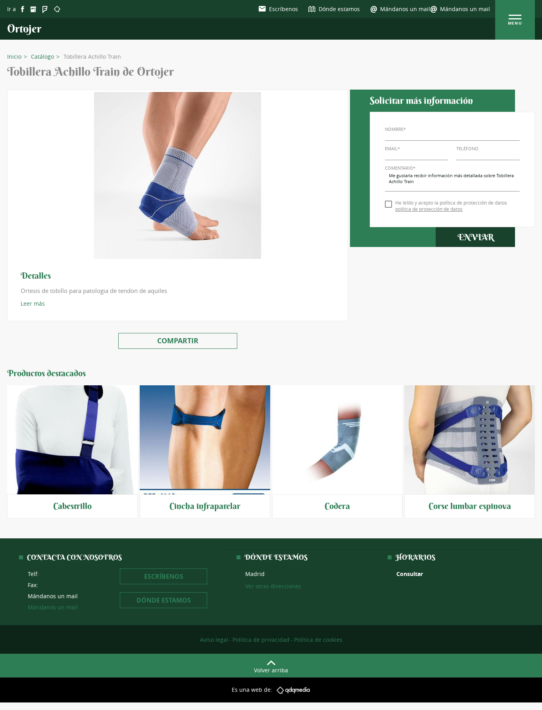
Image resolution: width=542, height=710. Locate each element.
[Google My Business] (33, 9)
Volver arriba (271, 670)
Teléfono (467, 148)
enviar (475, 237)
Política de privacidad (261, 639)
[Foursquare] (45, 9)
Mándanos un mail (465, 9)
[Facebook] (22, 9)
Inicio (14, 56)
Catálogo (42, 56)
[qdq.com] (57, 9)
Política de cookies (318, 639)
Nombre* (395, 129)
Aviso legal (214, 639)
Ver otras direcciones (273, 586)
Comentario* (400, 168)
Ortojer (24, 29)
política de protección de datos (429, 209)
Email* (392, 148)
